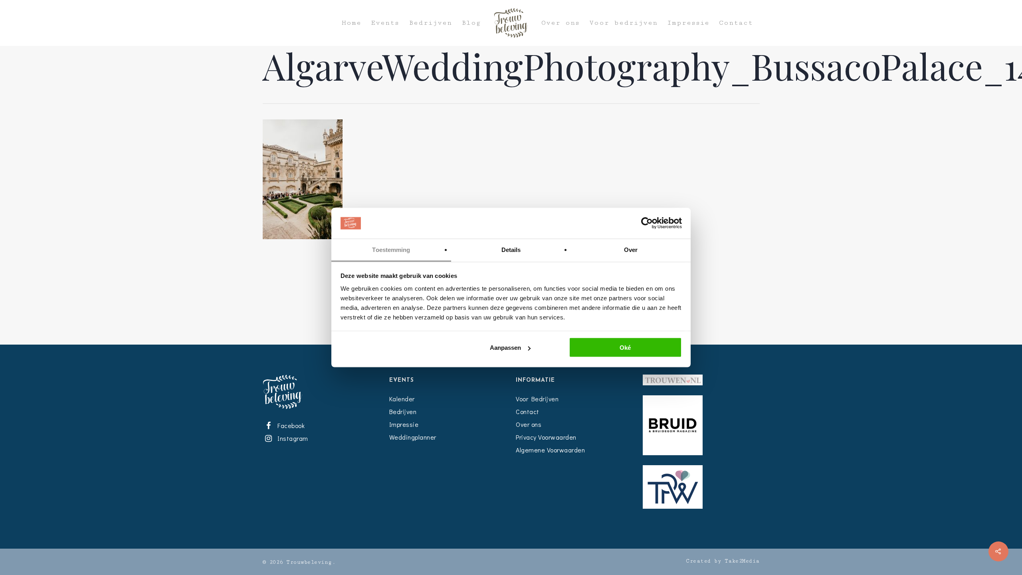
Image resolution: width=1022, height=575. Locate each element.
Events (385, 23)
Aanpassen (505, 347)
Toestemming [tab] (391, 249)
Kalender (402, 399)
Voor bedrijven (623, 23)
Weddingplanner (412, 437)
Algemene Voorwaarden (550, 450)
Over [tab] (631, 249)
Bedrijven (430, 23)
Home (351, 23)
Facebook (290, 425)
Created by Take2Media (723, 561)
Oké (625, 347)
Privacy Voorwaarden (546, 437)
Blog (471, 23)
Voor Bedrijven (537, 399)
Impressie (688, 23)
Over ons (560, 23)
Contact (736, 23)
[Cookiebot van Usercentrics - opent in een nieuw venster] (647, 223)
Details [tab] (511, 249)
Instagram (291, 438)
